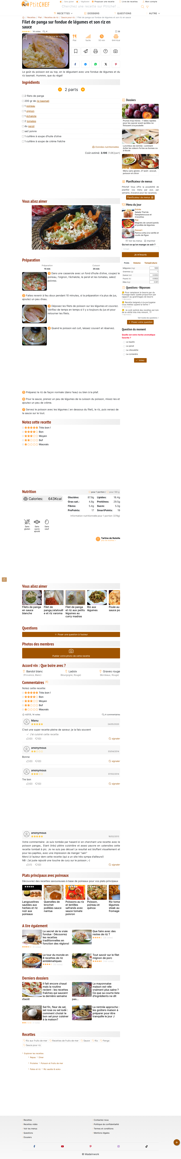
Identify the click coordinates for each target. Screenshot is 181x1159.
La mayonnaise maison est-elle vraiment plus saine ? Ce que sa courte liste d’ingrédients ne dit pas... (95, 991)
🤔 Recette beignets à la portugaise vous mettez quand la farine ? (138, 303)
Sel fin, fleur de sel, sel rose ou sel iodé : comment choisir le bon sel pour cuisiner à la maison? (55, 1013)
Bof (40, 440)
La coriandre (132, 354)
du (29, 126)
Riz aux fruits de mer (36, 1040)
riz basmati (43, 100)
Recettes (63, 13)
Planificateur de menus (139, 197)
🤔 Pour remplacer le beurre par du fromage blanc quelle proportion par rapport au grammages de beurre (139, 294)
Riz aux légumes (92, 608)
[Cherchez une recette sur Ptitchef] (142, 6)
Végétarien (85, 1)
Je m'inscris (140, 254)
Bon (40, 431)
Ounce (127, 275)
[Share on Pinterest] (116, 64)
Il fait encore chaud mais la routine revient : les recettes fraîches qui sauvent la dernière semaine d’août (45, 991)
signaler (115, 738)
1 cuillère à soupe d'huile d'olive (43, 136)
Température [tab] (150, 263)
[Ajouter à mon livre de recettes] (75, 51)
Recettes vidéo (31, 1124)
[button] (25, 51)
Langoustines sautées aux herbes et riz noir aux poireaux (30, 908)
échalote (31, 116)
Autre (152, 13)
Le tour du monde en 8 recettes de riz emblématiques (55, 958)
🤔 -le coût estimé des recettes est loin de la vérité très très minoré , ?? (140, 311)
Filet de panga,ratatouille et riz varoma (53, 610)
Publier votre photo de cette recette (71, 656)
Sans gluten (69, 1)
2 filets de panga (34, 95)
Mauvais (43, 444)
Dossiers (93, 13)
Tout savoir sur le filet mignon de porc (106, 956)
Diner (41, 1057)
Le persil (130, 346)
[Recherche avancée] (147, 7)
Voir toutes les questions (147, 318)
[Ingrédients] (4, 579)
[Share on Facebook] (75, 64)
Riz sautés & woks (52, 1069)
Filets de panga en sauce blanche (31, 610)
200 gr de (37, 100)
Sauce (86, 1040)
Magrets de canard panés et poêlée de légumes (147, 224)
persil (31, 126)
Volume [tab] (137, 263)
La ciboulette (132, 350)
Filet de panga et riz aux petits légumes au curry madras (75, 611)
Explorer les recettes (33, 1053)
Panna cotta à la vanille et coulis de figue (147, 234)
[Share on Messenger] (85, 64)
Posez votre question (142, 322)
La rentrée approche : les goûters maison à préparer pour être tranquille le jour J (106, 1011)
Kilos (126, 282)
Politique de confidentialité (106, 1124)
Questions (123, 13)
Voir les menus (135, 241)
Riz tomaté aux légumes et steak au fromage (118, 906)
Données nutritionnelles (107, 147)
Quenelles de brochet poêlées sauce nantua (52, 906)
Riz (96, 1040)
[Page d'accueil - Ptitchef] (23, 17)
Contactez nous (101, 1120)
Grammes (128, 271)
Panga (106, 1040)
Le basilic (130, 342)
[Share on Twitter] (106, 64)
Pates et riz (35, 1069)
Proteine (34, 1063)
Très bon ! (44, 427)
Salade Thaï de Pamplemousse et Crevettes (143, 214)
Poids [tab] (126, 263)
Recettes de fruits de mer (65, 1040)
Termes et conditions (103, 1128)
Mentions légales (101, 1133)
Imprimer (150, 241)
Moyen (42, 436)
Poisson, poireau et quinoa (93, 904)
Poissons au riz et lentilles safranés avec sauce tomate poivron (75, 908)
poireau (30, 106)
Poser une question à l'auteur (72, 634)
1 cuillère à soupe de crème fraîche (45, 141)
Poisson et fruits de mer (52, 1063)
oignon (30, 111)
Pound (127, 279)
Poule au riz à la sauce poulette (118, 608)
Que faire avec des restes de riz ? (104, 933)
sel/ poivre (31, 131)
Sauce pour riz (33, 1045)
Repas (33, 1057)
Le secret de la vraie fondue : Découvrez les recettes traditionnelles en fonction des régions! (56, 937)
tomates (31, 121)
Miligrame (129, 268)
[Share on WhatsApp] (95, 64)
